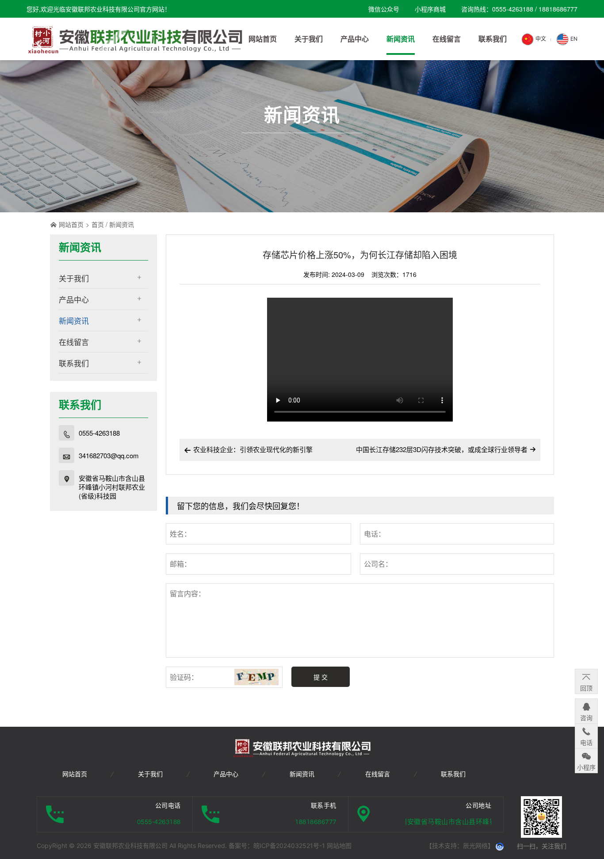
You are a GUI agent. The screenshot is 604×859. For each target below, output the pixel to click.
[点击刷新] (256, 677)
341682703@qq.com (109, 455)
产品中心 (74, 299)
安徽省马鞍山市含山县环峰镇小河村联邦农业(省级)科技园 (112, 487)
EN (573, 38)
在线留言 (74, 341)
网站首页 (71, 224)
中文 (540, 38)
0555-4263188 (99, 433)
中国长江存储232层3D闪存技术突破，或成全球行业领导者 (442, 449)
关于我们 (74, 278)
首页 (98, 224)
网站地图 (339, 845)
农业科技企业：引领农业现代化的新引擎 (248, 449)
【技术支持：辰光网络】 (460, 845)
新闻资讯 (121, 224)
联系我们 (74, 362)
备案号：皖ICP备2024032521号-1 (278, 845)
